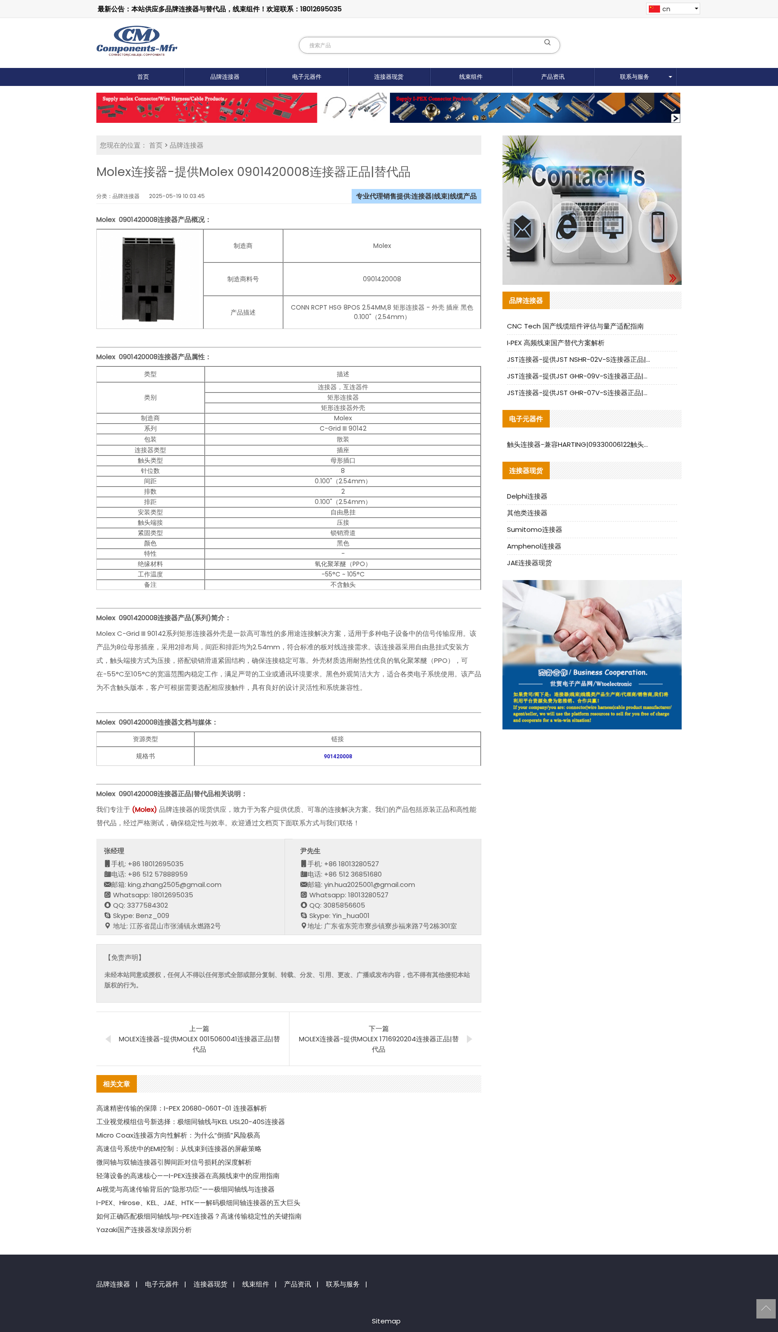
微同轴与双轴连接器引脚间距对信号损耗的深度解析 (174, 1162)
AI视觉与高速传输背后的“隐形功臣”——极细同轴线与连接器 (185, 1189)
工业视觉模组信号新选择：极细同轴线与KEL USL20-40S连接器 (190, 1121)
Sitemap (386, 1321)
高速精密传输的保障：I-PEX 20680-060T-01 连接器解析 (181, 1108)
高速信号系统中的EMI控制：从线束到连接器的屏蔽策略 (179, 1148)
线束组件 (471, 76)
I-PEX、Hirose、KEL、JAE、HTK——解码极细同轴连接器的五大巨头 (198, 1202)
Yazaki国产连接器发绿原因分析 (144, 1229)
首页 (143, 76)
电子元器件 (306, 76)
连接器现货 (388, 76)
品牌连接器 (225, 76)
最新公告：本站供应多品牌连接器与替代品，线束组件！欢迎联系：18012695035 (220, 9)
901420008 (338, 756)
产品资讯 (553, 76)
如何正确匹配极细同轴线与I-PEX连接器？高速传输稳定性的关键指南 (199, 1216)
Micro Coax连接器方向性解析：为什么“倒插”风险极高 (178, 1135)
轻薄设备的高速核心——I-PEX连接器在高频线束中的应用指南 (188, 1175)
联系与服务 (634, 76)
